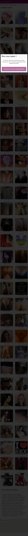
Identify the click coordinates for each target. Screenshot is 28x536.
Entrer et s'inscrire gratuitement (14, 69)
